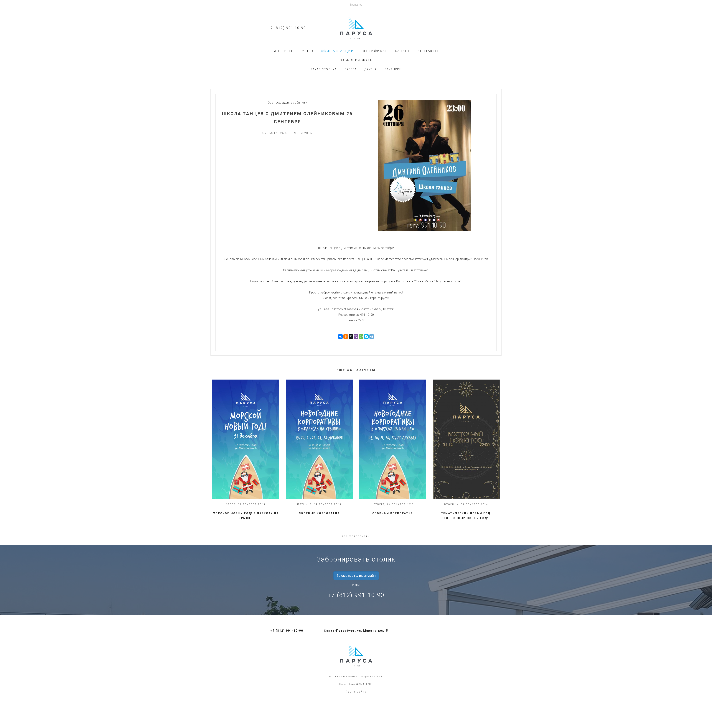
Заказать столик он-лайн (356, 575)
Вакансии (393, 69)
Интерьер (284, 51)
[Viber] (356, 336)
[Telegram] (371, 336)
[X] (351, 336)
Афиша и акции (337, 51)
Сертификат (374, 51)
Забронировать (356, 60)
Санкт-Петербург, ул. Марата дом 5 (356, 630)
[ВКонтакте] (340, 336)
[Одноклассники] (345, 336)
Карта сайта (356, 691)
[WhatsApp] (361, 336)
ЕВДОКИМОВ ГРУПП (361, 684)
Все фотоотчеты (356, 536)
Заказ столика (324, 69)
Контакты (428, 51)
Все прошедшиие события (286, 102)
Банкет (402, 51)
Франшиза (356, 4)
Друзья (371, 69)
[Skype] (366, 336)
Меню (307, 51)
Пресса (351, 69)
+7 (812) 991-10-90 (287, 28)
